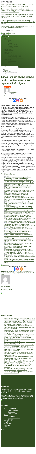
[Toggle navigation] (8, 36)
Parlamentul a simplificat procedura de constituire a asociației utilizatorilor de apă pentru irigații (19, 214)
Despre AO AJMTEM (10, 409)
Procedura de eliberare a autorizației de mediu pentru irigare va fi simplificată (17, 246)
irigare (2, 273)
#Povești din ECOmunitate (14, 55)
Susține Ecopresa (13, 413)
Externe (10, 43)
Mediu (6, 39)
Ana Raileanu (13, 92)
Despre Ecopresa (13, 410)
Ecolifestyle (8, 52)
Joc (5, 64)
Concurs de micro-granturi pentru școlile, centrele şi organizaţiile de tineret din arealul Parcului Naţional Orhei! (19, 261)
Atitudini (10, 42)
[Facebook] (14, 100)
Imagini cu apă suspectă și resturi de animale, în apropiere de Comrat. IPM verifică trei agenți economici (18, 365)
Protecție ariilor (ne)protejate (15, 58)
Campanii (7, 53)
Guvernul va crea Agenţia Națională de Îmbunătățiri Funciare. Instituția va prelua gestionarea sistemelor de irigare (19, 199)
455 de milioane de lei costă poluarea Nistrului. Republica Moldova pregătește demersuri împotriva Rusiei (19, 339)
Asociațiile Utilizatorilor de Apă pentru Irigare (17, 271)
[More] (21, 100)
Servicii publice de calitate (14, 56)
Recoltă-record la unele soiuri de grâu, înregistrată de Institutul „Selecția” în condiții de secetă (19, 226)
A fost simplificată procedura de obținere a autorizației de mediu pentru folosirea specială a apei (19, 220)
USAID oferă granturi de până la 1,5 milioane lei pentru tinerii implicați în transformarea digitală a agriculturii (18, 208)
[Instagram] (17, 100)
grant (31, 271)
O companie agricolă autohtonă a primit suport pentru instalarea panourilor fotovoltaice (17, 232)
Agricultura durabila (13, 44)
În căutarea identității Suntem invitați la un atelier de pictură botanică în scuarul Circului (19, 342)
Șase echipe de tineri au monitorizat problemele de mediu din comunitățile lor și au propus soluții (17, 26)
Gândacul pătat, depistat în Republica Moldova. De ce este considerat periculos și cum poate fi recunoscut (17, 5)
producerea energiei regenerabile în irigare (17, 273)
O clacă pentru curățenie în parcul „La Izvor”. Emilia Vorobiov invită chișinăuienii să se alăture (19, 345)
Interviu (10, 62)
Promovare (11, 412)
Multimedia (7, 59)
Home (6, 70)
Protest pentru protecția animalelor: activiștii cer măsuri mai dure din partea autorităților (18, 369)
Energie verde (8, 50)
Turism (6, 422)
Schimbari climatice (13, 46)
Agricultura (7, 71)
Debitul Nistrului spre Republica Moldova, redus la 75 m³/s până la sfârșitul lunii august (19, 361)
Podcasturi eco (12, 61)
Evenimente (8, 49)
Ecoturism (10, 47)
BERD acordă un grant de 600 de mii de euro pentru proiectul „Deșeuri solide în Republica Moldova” (19, 190)
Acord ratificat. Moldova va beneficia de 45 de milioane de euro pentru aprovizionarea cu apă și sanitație (18, 240)
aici (25, 155)
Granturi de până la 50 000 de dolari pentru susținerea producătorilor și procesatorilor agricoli (18, 252)
